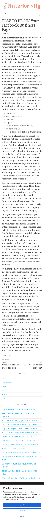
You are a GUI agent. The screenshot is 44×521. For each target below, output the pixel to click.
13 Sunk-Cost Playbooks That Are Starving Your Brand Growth (21, 478)
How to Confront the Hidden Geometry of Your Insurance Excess (22, 452)
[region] (22, 503)
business (7, 359)
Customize (22, 511)
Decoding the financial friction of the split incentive (17, 436)
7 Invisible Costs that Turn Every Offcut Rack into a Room (19, 440)
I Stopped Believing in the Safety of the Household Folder (19, 428)
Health (4, 398)
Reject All (22, 516)
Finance (4, 390)
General (4, 394)
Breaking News (6, 382)
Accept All (22, 505)
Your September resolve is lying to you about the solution (19, 420)
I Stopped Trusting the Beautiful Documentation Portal (18, 409)
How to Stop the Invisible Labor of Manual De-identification (20, 444)
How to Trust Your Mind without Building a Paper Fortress (19, 424)
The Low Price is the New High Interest (13, 448)
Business (9, 355)
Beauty (4, 378)
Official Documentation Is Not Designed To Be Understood (20, 432)
